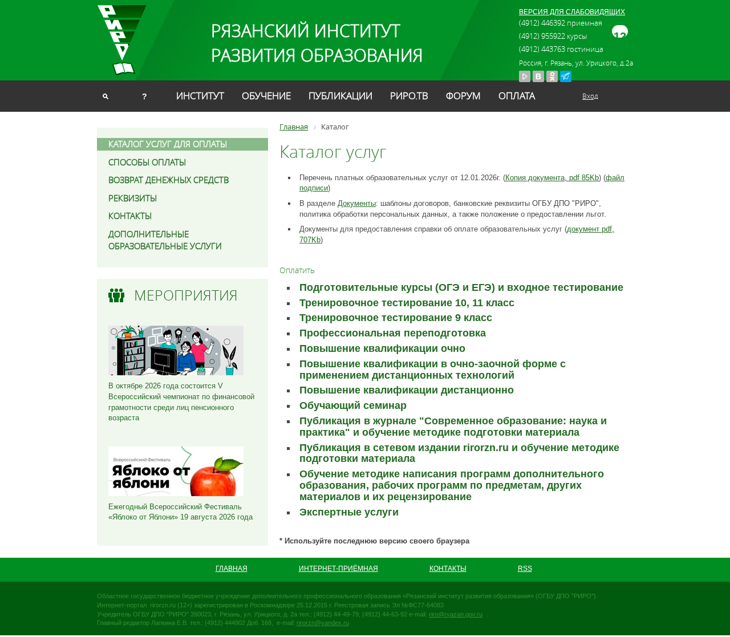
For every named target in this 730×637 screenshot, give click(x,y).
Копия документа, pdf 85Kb (552, 177)
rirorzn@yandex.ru (323, 622)
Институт (200, 95)
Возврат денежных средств (168, 179)
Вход (590, 95)
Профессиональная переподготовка (392, 333)
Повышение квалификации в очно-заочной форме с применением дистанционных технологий (432, 369)
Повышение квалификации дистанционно (406, 390)
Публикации (340, 95)
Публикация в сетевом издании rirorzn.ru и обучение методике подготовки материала (459, 453)
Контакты (130, 215)
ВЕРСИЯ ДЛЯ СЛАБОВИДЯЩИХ (572, 12)
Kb (316, 240)
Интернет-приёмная (338, 569)
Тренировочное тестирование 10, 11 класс (406, 303)
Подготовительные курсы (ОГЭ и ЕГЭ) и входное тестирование (461, 287)
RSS (525, 569)
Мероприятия (186, 295)
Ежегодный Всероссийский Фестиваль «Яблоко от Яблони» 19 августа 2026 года (180, 512)
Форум (463, 95)
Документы (357, 203)
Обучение (266, 95)
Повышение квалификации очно (382, 348)
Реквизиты (132, 198)
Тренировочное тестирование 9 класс (395, 317)
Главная (232, 569)
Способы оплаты (147, 162)
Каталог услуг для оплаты (167, 143)
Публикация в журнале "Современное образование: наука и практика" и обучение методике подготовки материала (453, 426)
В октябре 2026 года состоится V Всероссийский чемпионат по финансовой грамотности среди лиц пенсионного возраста (181, 402)
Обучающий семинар (353, 405)
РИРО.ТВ (409, 95)
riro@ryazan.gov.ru (455, 614)
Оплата (516, 95)
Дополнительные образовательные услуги (165, 240)
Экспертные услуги (349, 512)
